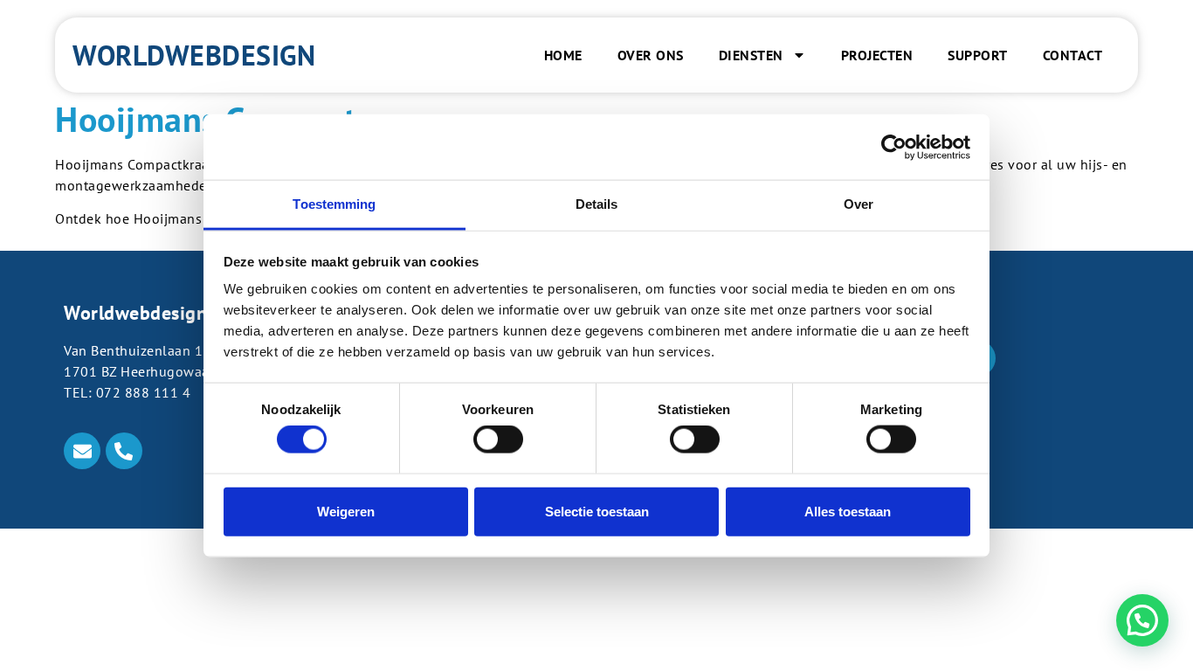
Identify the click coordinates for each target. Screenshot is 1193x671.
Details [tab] (597, 204)
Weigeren (346, 510)
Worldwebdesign (193, 55)
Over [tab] (858, 204)
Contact (1073, 55)
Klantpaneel (915, 461)
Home (563, 55)
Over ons (650, 55)
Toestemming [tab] (334, 204)
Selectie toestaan (597, 510)
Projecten (877, 55)
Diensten (751, 55)
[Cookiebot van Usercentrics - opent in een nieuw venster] (893, 147)
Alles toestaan (847, 510)
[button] (1142, 620)
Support (978, 55)
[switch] (498, 439)
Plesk (893, 438)
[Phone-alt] (124, 450)
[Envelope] (82, 450)
